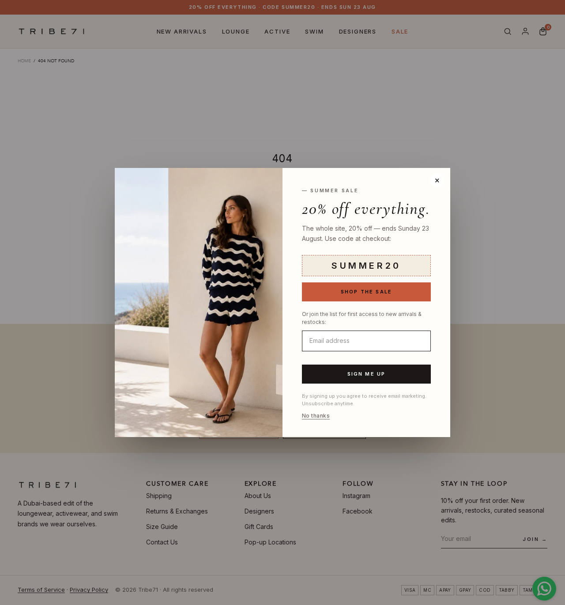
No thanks (316, 416)
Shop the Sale (366, 292)
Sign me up (366, 374)
